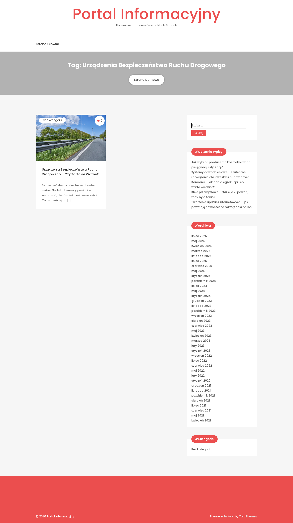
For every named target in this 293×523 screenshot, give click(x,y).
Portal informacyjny (146, 14)
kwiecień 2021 (201, 420)
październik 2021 (203, 396)
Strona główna (47, 44)
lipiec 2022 (199, 361)
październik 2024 (203, 281)
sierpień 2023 (201, 321)
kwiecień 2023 (201, 336)
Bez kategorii (52, 120)
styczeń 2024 (201, 296)
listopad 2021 (201, 391)
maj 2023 (198, 331)
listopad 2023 (201, 306)
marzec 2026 (200, 251)
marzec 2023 (200, 341)
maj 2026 (198, 241)
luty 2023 (198, 346)
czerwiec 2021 (201, 410)
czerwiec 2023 (201, 326)
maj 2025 (198, 271)
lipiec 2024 (199, 286)
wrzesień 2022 (201, 356)
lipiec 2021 (198, 406)
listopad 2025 (201, 256)
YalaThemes (248, 516)
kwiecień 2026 (201, 246)
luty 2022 (198, 376)
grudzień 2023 (201, 301)
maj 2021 (197, 415)
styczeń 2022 (200, 381)
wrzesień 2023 (201, 316)
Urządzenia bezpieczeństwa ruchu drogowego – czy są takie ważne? (70, 172)
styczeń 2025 (200, 276)
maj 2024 (198, 291)
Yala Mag (228, 516)
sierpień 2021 (200, 401)
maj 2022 (198, 371)
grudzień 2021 (201, 386)
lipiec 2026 (199, 236)
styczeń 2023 (200, 351)
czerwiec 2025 (201, 266)
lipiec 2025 (199, 261)
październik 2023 (203, 311)
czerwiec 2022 (201, 366)
